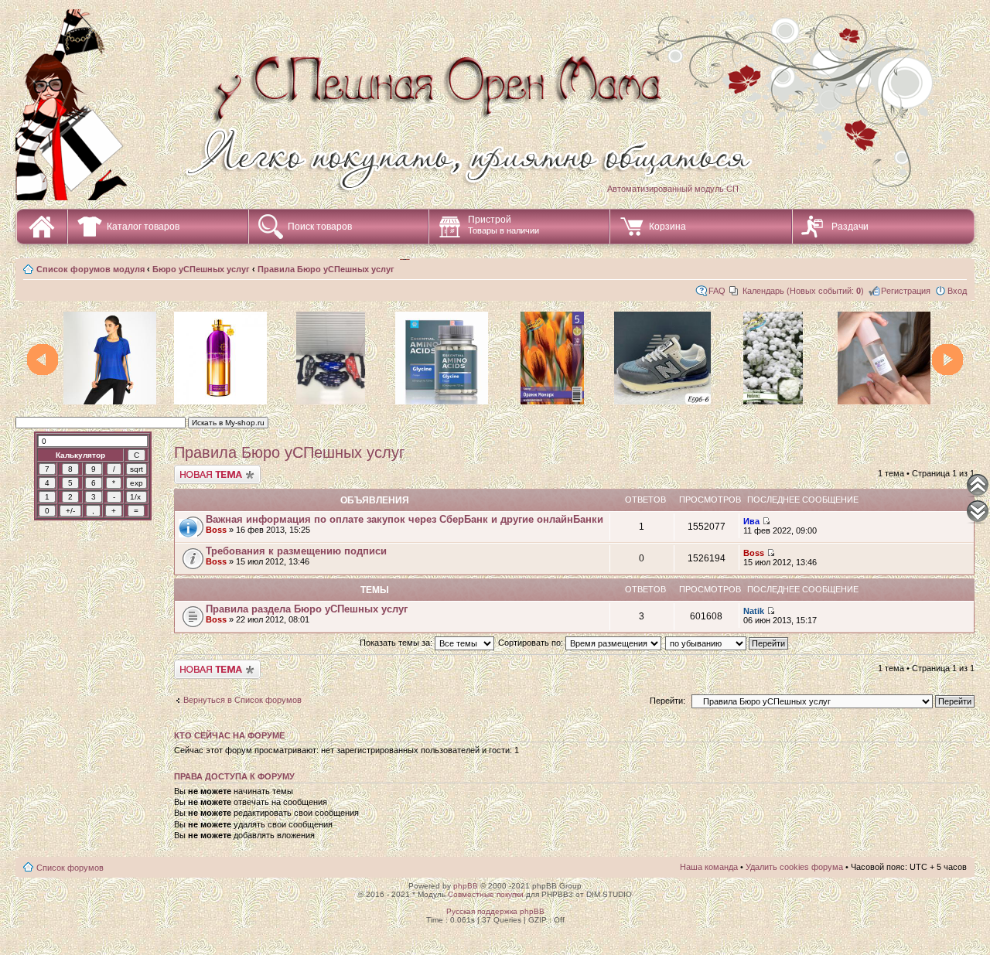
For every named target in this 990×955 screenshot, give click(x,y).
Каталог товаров (143, 226)
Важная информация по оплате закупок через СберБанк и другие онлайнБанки (404, 519)
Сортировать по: (531, 642)
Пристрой (503, 224)
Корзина (667, 226)
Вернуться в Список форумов (242, 699)
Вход (957, 290)
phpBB (465, 886)
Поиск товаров (320, 226)
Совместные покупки (486, 894)
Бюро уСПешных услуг (201, 269)
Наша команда (709, 866)
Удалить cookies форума (794, 866)
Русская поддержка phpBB (495, 911)
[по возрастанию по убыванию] (727, 642)
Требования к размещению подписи (296, 551)
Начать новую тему (212, 469)
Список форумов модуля (90, 269)
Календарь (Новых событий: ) (803, 290)
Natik (753, 611)
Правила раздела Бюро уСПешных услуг (307, 609)
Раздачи (850, 226)
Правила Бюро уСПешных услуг (326, 269)
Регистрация (905, 290)
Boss (216, 529)
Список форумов (70, 867)
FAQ (716, 290)
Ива (751, 521)
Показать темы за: (397, 642)
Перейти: (667, 700)
